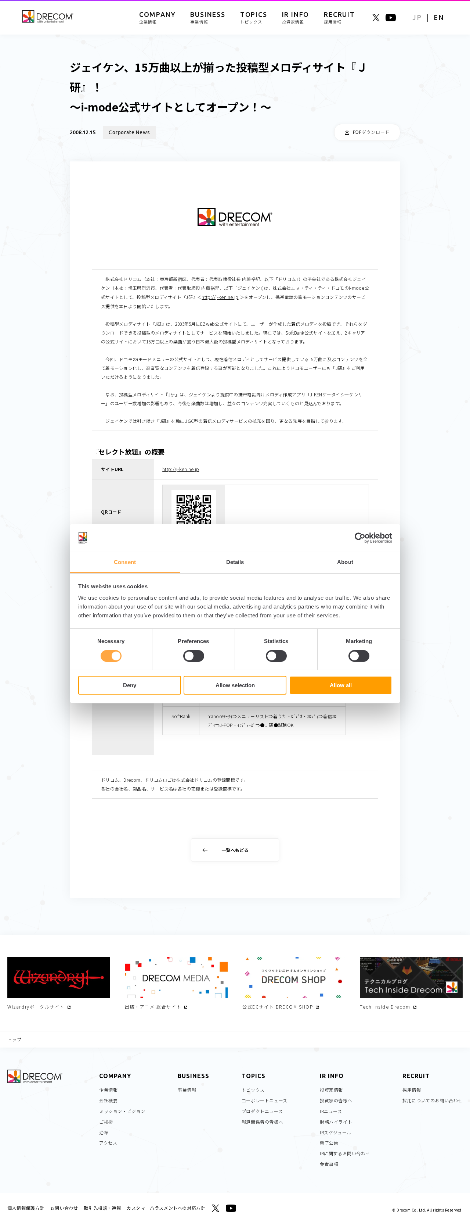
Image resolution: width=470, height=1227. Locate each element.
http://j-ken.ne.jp (220, 296)
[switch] (193, 656)
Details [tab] (235, 562)
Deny (129, 685)
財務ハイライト (336, 1122)
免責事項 (329, 1164)
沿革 (103, 1132)
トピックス (253, 1090)
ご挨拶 (106, 1122)
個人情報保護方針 (25, 1208)
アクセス (108, 1142)
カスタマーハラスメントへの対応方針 (166, 1208)
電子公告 (329, 1142)
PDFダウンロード (371, 132)
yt (391, 17)
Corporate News (129, 132)
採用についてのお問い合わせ (432, 1100)
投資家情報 (331, 1090)
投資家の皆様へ (336, 1100)
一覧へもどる (235, 850)
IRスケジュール (335, 1132)
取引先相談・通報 (102, 1208)
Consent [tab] (125, 562)
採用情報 (411, 1090)
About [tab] (345, 562)
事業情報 (187, 1090)
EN (439, 17)
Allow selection (235, 685)
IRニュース (331, 1111)
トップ (14, 1039)
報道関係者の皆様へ (262, 1122)
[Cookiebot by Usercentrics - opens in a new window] (360, 537)
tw (376, 17)
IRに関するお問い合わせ (345, 1153)
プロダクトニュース (262, 1111)
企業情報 (108, 1090)
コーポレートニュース (265, 1100)
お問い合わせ (64, 1208)
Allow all (341, 685)
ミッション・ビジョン (122, 1111)
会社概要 (108, 1100)
